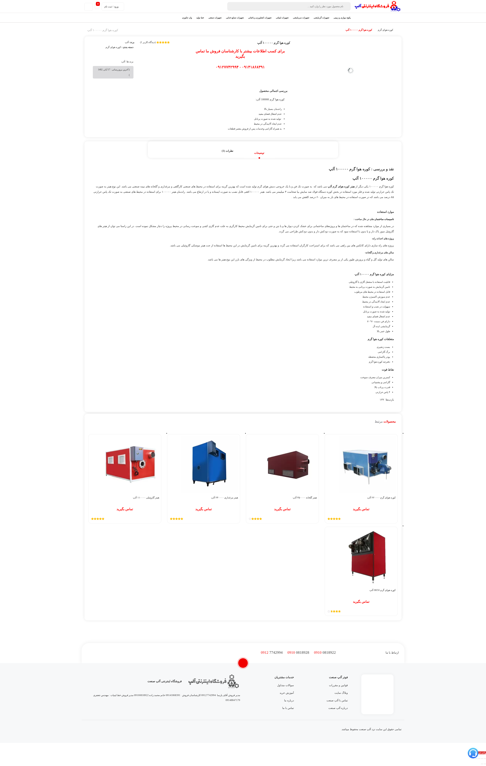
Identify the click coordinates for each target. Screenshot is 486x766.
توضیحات (259, 153)
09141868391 (173, 695)
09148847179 (233, 700)
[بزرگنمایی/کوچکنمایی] (485, 758)
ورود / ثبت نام (111, 6)
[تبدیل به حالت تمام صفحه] (482, 758)
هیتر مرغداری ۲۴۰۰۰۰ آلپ (224, 497)
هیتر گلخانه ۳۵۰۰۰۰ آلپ (305, 497)
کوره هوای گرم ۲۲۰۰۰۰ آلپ (381, 497)
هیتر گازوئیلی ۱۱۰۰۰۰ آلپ (146, 497)
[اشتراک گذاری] (479, 758)
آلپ (127, 42)
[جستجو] (231, 6)
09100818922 (141, 695)
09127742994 (208, 695)
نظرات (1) (227, 150)
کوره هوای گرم (385, 29)
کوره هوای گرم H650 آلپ (382, 590)
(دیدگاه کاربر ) (148, 42)
